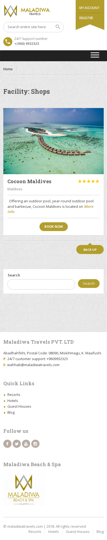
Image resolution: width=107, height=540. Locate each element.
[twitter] (17, 444)
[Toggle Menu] (95, 55)
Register (86, 18)
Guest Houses (19, 406)
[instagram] (35, 444)
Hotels (12, 400)
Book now (53, 226)
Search (14, 275)
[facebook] (7, 444)
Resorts (13, 394)
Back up (90, 249)
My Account (89, 7)
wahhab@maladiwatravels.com (33, 364)
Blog (11, 412)
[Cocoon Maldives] (53, 141)
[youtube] (26, 444)
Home (8, 69)
